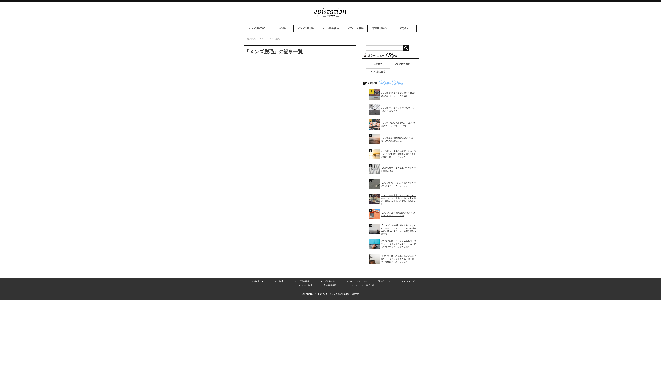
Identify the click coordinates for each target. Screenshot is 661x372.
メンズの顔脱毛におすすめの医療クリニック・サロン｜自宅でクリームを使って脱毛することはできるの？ (398, 244)
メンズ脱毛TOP (256, 28)
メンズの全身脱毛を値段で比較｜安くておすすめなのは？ (398, 109)
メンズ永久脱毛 (378, 71)
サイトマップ (408, 281)
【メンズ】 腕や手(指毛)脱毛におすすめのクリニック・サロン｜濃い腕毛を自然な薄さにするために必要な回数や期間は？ (398, 229)
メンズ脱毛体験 (330, 28)
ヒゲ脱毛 (281, 28)
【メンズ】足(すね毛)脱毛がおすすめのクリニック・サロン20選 (399, 214)
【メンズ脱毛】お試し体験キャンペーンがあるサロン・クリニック (398, 184)
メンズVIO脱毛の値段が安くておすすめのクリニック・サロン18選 (399, 124)
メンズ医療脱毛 (305, 28)
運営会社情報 (384, 281)
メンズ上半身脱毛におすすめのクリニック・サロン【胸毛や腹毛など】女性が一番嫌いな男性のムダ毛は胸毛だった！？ (398, 199)
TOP (256, 39)
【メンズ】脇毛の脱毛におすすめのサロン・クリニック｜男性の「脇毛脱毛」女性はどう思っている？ (398, 259)
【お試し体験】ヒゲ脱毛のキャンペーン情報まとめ (398, 169)
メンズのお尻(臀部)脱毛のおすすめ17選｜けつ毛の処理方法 (398, 139)
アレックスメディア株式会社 (360, 285)
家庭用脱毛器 (379, 28)
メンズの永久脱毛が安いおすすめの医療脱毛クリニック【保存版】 (398, 94)
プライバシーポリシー (356, 281)
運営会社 (404, 28)
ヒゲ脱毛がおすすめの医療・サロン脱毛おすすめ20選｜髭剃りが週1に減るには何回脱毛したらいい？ (398, 154)
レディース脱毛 (355, 28)
